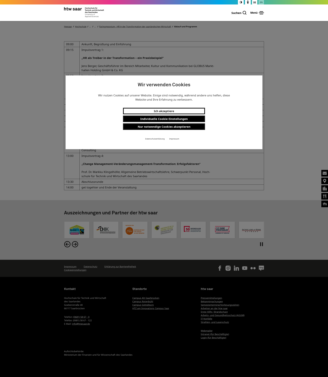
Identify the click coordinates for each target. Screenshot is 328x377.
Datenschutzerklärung (155, 139)
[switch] (240, 2)
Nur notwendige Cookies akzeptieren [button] (164, 126)
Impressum (174, 139)
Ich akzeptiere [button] (164, 111)
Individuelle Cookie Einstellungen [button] (164, 119)
